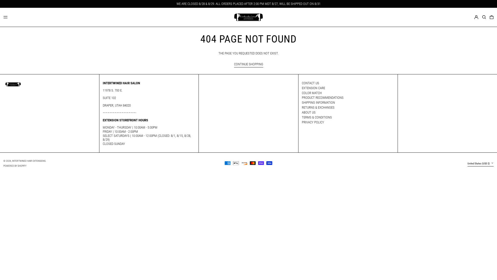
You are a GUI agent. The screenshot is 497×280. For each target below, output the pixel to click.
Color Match (312, 93)
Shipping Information (318, 102)
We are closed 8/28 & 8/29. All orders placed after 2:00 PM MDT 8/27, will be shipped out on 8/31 (248, 4)
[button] (484, 17)
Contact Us (310, 83)
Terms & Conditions (317, 117)
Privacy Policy (313, 122)
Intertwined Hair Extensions (29, 161)
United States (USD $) (478, 163)
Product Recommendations (322, 98)
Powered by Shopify (14, 165)
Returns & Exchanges (318, 107)
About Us (309, 112)
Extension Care (313, 88)
